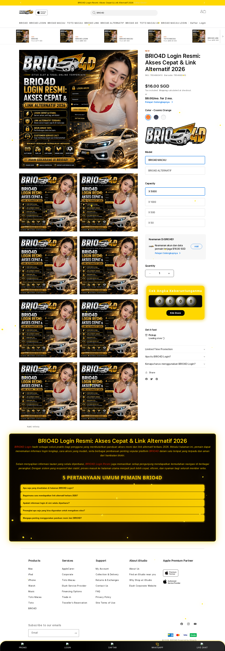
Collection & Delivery (107, 574)
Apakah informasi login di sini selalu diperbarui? (46, 503)
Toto (31, 603)
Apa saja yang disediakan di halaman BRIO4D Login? (48, 488)
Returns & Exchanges (107, 580)
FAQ (98, 591)
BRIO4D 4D (132, 23)
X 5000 (152, 191)
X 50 (151, 222)
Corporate (67, 574)
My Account (102, 569)
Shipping (163, 90)
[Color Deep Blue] (156, 117)
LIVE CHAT (202, 647)
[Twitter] (152, 379)
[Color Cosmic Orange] (148, 117)
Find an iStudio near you (142, 574)
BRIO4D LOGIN (37, 23)
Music (31, 591)
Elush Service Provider (74, 586)
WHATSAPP (157, 647)
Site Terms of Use (105, 603)
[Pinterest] (157, 379)
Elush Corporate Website (142, 586)
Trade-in (66, 597)
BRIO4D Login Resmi (98, 464)
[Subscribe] (75, 633)
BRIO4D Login (23, 447)
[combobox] (124, 12)
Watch (31, 586)
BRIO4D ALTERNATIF (112, 23)
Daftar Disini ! (140, 3)
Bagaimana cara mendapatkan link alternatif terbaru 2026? (50, 495)
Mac (30, 569)
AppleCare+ (68, 569)
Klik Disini (175, 313)
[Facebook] (147, 379)
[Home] (26, 12)
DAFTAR (112, 647)
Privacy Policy (103, 597)
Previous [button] (20, 2)
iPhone (32, 580)
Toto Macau (35, 597)
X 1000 (152, 202)
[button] (23, 23)
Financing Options (72, 591)
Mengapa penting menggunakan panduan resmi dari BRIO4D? (52, 518)
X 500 (151, 212)
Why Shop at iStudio (140, 580)
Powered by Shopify (187, 640)
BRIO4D (23, 23)
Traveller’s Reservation (74, 603)
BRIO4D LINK (91, 23)
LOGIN (67, 647)
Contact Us (102, 586)
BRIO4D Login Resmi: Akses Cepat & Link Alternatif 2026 (112, 3)
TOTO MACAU (75, 23)
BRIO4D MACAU (56, 23)
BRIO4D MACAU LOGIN (174, 23)
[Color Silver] (163, 117)
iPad (30, 574)
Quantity (150, 265)
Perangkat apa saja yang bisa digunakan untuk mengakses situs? (54, 510)
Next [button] (204, 2)
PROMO (23, 647)
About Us (134, 569)
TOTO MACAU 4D (150, 23)
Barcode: (168, 75)
